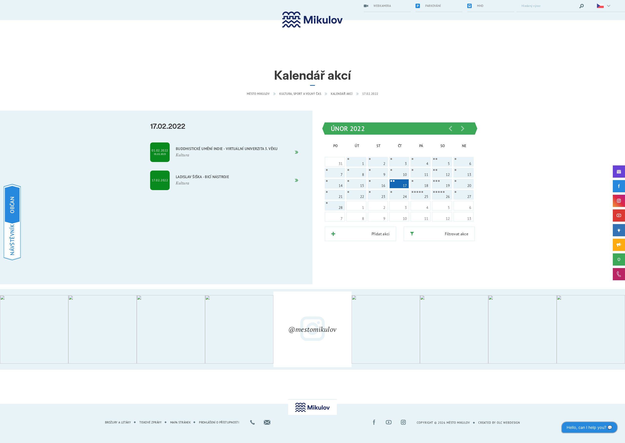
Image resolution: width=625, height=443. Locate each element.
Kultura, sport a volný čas (300, 94)
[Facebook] (619, 186)
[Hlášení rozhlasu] (619, 245)
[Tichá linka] (619, 274)
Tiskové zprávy (150, 422)
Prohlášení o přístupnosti (219, 422)
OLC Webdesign (508, 422)
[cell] (356, 162)
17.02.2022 (370, 94)
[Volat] (252, 422)
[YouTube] (619, 215)
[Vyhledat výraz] (581, 6)
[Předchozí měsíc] (450, 128)
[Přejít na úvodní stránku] (312, 20)
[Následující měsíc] (463, 128)
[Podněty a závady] (619, 259)
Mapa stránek (180, 422)
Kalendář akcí (342, 94)
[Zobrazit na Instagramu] (34, 329)
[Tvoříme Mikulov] (619, 230)
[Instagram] (619, 201)
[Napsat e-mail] (267, 422)
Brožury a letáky (118, 422)
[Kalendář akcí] (619, 171)
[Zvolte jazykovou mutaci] (600, 6)
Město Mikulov (258, 94)
